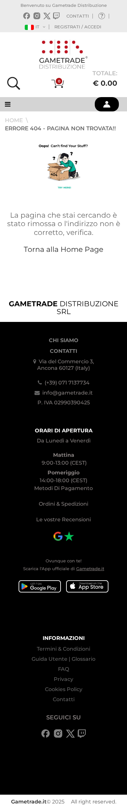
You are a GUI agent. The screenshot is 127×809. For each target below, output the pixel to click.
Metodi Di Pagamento (63, 488)
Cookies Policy (63, 689)
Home (14, 120)
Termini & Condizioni (63, 649)
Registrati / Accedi (77, 26)
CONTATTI (77, 16)
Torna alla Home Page (63, 249)
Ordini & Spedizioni (63, 504)
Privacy (63, 679)
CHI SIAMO (63, 340)
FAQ (63, 669)
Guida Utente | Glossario (63, 659)
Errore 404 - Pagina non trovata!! (60, 128)
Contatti (64, 699)
